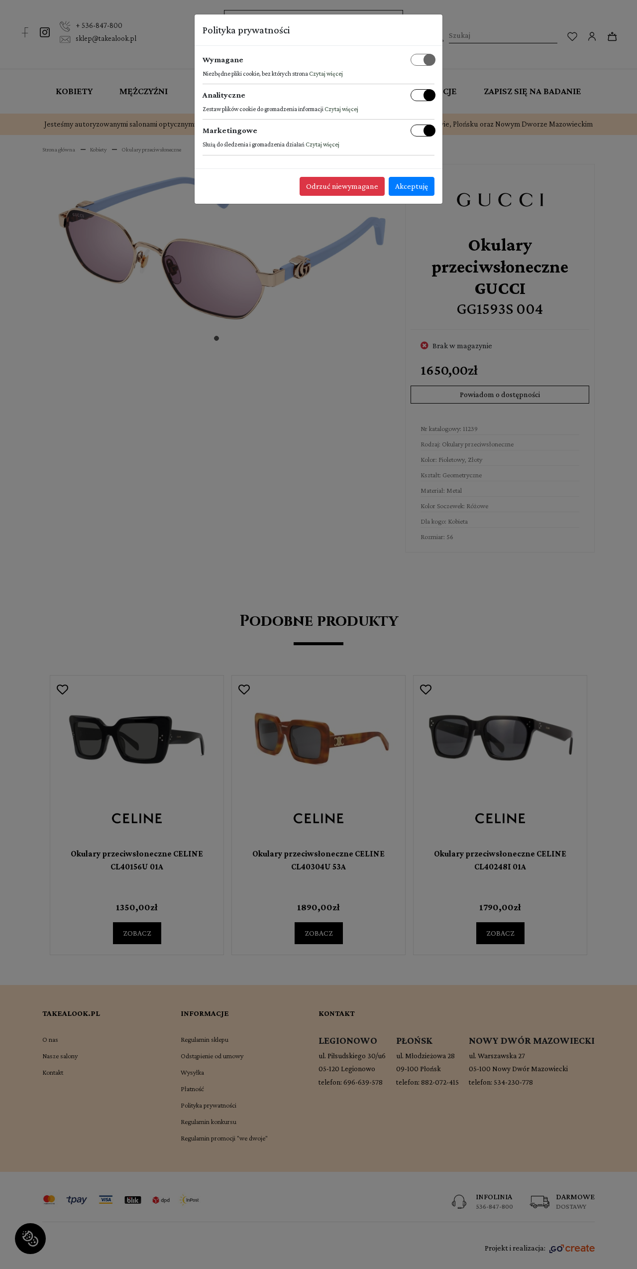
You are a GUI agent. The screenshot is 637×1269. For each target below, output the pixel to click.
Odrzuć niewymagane (342, 186)
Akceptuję (411, 186)
